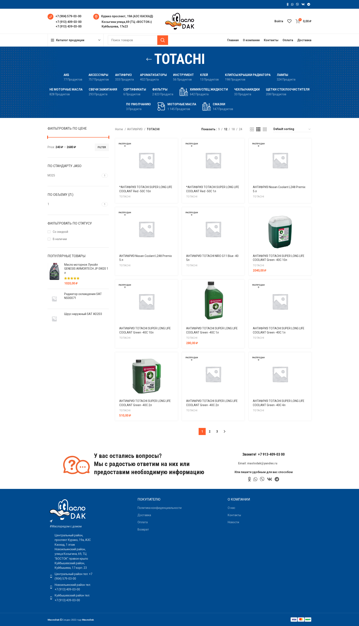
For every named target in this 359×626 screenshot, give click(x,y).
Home (119, 129)
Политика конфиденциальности (160, 507)
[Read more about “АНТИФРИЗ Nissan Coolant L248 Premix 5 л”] (308, 145)
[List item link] (71, 576)
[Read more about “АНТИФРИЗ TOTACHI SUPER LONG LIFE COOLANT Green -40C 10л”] (175, 286)
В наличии (59, 239)
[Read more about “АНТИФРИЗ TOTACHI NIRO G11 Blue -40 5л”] (241, 214)
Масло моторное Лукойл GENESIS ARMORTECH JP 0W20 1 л (86, 268)
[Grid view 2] (252, 129)
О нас (231, 507)
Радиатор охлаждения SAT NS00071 (83, 296)
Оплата (143, 522)
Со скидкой (60, 231)
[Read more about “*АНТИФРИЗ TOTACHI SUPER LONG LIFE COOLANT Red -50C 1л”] (241, 145)
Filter (102, 147)
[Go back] (149, 59)
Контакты (234, 515)
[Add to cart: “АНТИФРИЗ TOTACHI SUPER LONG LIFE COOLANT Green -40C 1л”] (241, 286)
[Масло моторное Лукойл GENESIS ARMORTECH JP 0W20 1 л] (54, 274)
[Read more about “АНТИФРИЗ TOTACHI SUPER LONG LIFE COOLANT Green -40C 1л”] (308, 286)
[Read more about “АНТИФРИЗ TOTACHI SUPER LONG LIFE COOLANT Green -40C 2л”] (241, 359)
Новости (233, 522)
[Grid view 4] (265, 129)
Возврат (143, 529)
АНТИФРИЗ (135, 129)
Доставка (144, 515)
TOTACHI (124, 196)
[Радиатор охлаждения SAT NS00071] (54, 299)
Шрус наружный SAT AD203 (83, 314)
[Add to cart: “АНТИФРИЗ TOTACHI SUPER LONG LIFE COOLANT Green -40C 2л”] (175, 359)
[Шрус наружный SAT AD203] (54, 319)
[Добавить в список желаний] (175, 164)
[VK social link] (303, 4)
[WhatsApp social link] (292, 4)
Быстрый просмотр (175, 154)
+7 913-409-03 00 (271, 454)
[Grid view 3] (258, 129)
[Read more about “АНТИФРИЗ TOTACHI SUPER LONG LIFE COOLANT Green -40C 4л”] (308, 359)
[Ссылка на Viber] (297, 4)
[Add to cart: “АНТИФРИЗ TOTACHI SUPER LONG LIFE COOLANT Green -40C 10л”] (308, 214)
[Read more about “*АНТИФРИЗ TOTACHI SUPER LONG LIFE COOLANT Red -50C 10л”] (175, 145)
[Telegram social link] (308, 4)
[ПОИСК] (162, 40)
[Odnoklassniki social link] (287, 4)
